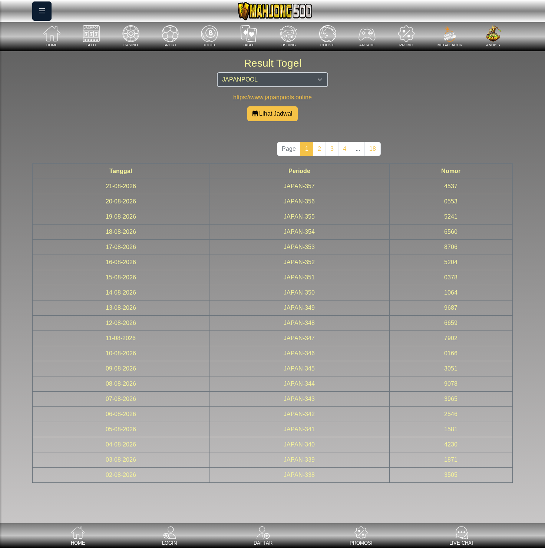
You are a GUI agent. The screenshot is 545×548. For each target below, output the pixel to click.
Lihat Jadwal (275, 113)
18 (372, 149)
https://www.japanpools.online (272, 97)
